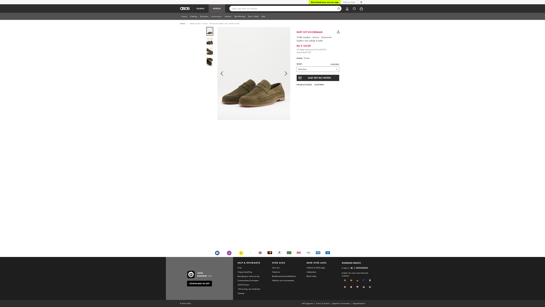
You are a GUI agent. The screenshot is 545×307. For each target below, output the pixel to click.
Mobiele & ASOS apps (316, 267)
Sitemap (241, 293)
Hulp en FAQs (349, 2)
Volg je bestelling (245, 272)
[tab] (184, 16)
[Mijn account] (347, 8)
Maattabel (335, 64)
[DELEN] (338, 32)
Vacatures (276, 272)
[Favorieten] (354, 8)
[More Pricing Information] (309, 52)
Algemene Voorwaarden (341, 303)
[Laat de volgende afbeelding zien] (285, 73)
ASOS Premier (243, 284)
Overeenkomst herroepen (248, 280)
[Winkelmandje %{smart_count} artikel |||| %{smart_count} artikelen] (361, 8)
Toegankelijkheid (359, 303)
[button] (318, 78)
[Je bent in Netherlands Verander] (361, 2)
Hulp (240, 267)
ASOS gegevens (307, 303)
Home (182, 23)
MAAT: (299, 64)
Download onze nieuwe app (324, 2)
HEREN (217, 8)
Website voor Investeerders (283, 280)
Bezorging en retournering (248, 276)
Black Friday (311, 276)
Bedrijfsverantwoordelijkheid (283, 276)
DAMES (201, 8)
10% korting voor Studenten (249, 289)
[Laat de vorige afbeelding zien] (222, 73)
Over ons (276, 267)
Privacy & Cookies (322, 303)
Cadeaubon (311, 272)
